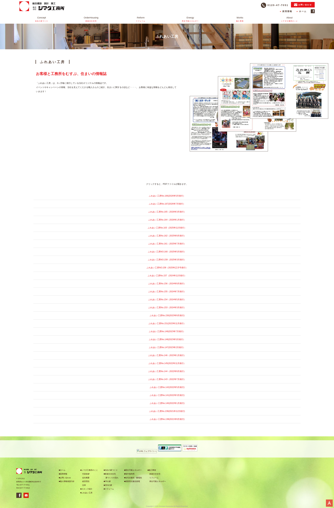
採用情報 (287, 11)
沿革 (84, 485)
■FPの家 (107, 481)
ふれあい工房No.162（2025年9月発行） (167, 236)
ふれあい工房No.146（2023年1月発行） (167, 355)
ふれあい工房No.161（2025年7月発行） (167, 244)
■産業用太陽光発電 (132, 481)
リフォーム (154, 478)
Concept (41, 19)
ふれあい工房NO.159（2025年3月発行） (167, 260)
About (289, 19)
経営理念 (86, 481)
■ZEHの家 (108, 485)
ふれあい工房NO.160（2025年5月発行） (167, 252)
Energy (190, 19)
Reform (140, 19)
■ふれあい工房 (86, 493)
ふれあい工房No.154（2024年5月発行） (167, 299)
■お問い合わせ (65, 478)
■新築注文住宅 (110, 474)
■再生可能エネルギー (133, 470)
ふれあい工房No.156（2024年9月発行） (167, 283)
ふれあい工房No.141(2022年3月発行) (167, 395)
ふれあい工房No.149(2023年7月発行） (167, 331)
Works (240, 19)
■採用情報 (63, 474)
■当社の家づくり (111, 470)
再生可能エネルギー (157, 481)
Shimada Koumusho (166, 506)
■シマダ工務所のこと (89, 470)
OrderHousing (91, 19)
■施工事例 (152, 470)
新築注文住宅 (154, 474)
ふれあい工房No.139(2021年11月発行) (167, 411)
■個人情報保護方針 (66, 481)
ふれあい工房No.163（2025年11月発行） (167, 228)
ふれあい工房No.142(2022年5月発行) (167, 387)
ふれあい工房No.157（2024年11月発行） (167, 275)
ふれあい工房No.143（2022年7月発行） (167, 379)
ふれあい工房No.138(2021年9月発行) (167, 419)
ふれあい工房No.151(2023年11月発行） (167, 323)
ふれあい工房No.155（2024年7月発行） (167, 291)
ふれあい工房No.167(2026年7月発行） (167, 204)
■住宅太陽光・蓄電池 (133, 478)
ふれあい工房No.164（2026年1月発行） (167, 220)
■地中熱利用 (129, 474)
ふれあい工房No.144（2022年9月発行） (167, 371)
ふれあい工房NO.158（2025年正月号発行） (167, 267)
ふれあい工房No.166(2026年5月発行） (167, 196)
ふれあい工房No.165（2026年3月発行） (167, 212)
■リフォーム (109, 489)
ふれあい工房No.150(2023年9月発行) (167, 315)
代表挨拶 (86, 474)
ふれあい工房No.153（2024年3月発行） (167, 307)
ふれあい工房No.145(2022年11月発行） (167, 363)
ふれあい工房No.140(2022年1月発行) (167, 403)
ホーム (303, 11)
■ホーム (62, 470)
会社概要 (86, 478)
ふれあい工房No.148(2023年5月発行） (167, 339)
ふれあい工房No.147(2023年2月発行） (167, 347)
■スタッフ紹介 (86, 489)
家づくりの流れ (112, 478)
